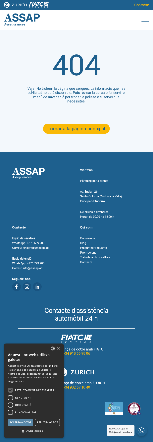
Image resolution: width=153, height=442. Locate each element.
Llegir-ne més (16, 381)
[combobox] (53, 348)
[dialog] (34, 391)
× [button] (58, 348)
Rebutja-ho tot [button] (47, 422)
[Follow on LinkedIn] (37, 286)
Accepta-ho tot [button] (20, 422)
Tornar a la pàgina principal (76, 128)
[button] (34, 431)
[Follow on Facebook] (16, 286)
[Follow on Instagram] (27, 286)
